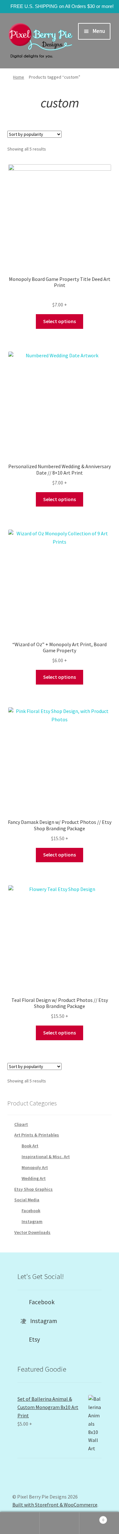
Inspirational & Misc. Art (46, 1156)
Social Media (26, 1200)
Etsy (32, 1339)
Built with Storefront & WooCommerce (54, 1504)
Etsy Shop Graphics (33, 1189)
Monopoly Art (35, 1167)
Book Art (30, 1146)
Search (59, 1523)
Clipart (21, 1124)
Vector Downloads (32, 1232)
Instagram (32, 1221)
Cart (91, 1517)
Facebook (31, 1210)
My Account (20, 1523)
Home (18, 77)
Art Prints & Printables (36, 1135)
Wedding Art (34, 1178)
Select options (59, 321)
